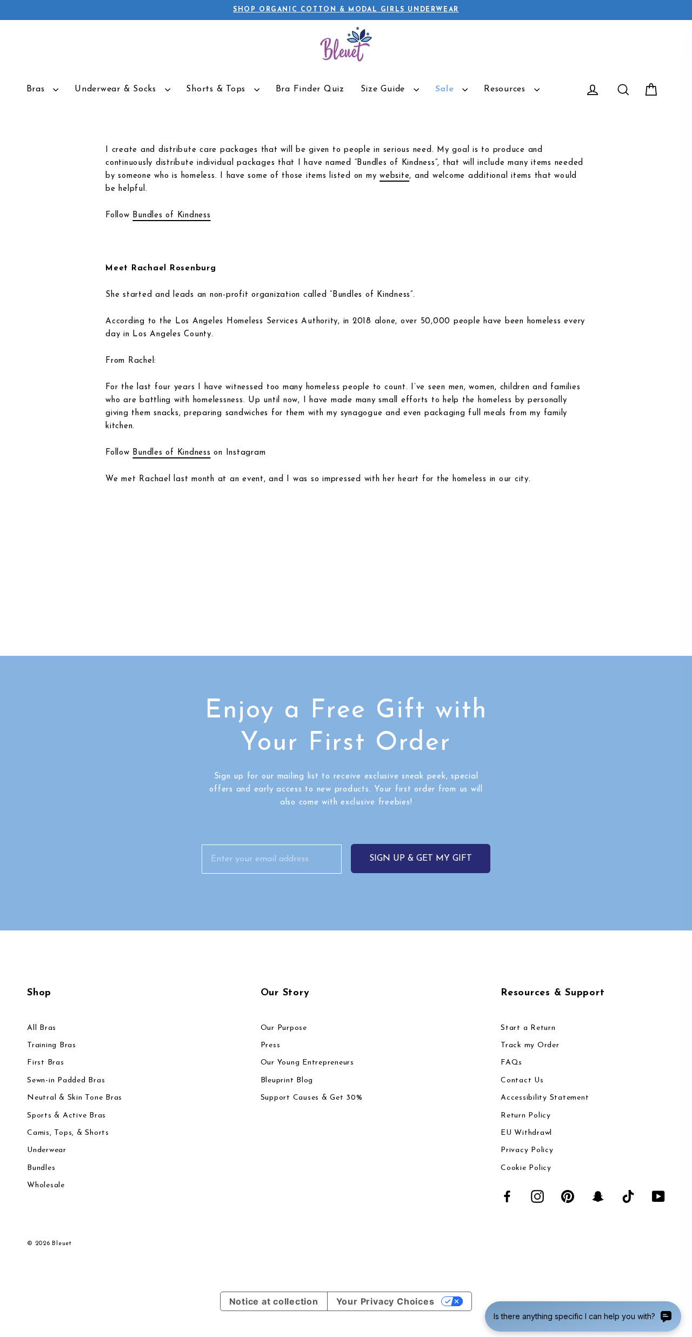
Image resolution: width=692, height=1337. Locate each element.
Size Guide (384, 89)
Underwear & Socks (117, 89)
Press (271, 1045)
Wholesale (46, 1185)
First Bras (45, 1063)
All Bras (41, 1028)
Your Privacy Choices (385, 1301)
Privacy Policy (527, 1150)
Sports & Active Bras (66, 1116)
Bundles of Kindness (171, 215)
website (394, 176)
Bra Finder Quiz (310, 89)
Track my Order (530, 1045)
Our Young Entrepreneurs (307, 1063)
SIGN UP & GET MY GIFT (420, 858)
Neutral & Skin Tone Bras (74, 1098)
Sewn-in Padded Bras (66, 1080)
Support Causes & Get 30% (312, 1098)
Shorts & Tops (217, 89)
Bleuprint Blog (287, 1080)
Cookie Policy (526, 1168)
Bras (37, 89)
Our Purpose (284, 1028)
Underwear (46, 1150)
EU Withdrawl (526, 1133)
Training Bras (51, 1045)
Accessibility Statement (545, 1098)
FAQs (511, 1063)
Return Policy (526, 1116)
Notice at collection (273, 1301)
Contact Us (522, 1080)
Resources (506, 89)
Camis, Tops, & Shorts (68, 1133)
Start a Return (528, 1028)
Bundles (41, 1168)
